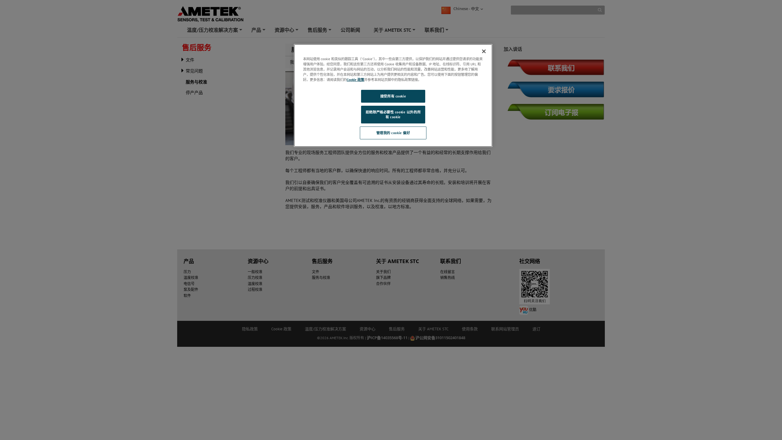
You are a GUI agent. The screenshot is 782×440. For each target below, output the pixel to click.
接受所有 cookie (393, 96)
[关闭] (484, 51)
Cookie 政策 (355, 79)
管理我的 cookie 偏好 (393, 132)
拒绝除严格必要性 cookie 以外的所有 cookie (393, 114)
